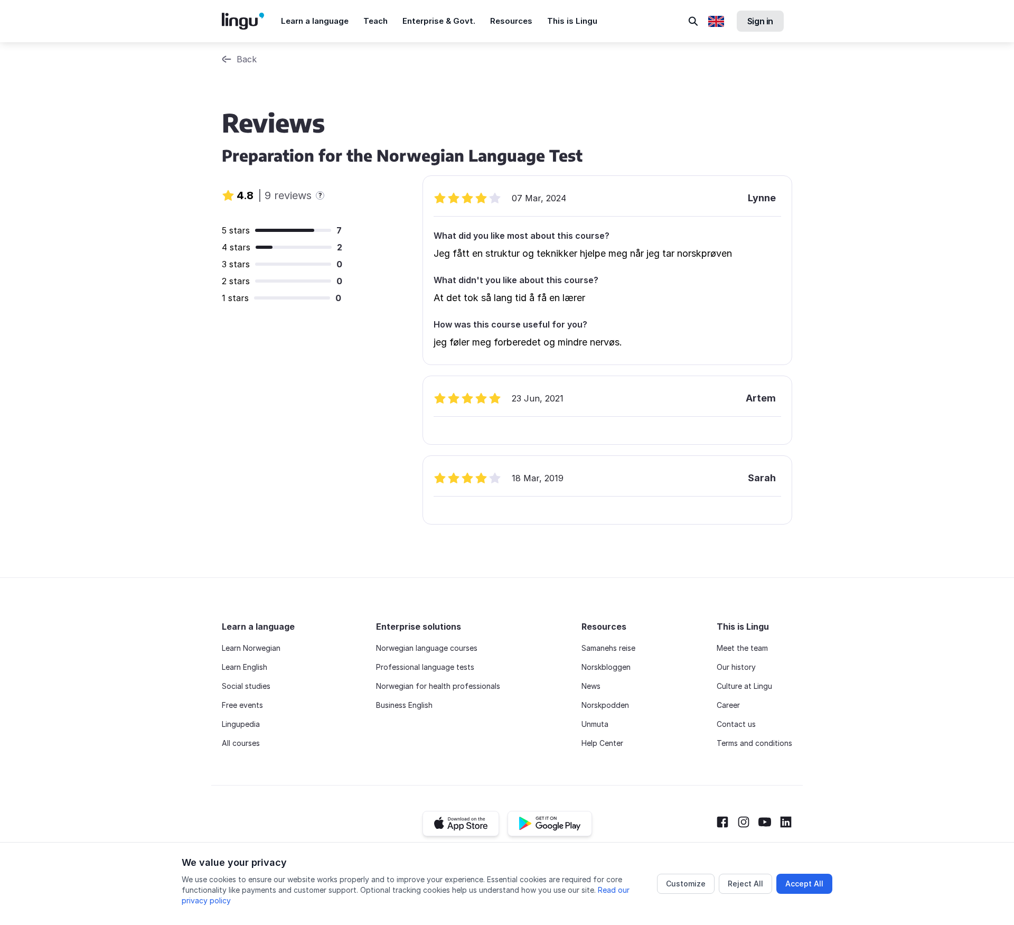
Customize (686, 883)
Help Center (602, 743)
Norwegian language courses (426, 647)
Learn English (244, 666)
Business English (404, 704)
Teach (375, 21)
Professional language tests (425, 666)
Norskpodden (605, 704)
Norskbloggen (606, 666)
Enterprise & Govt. (438, 21)
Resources (511, 21)
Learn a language (315, 21)
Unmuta (594, 724)
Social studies (246, 685)
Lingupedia (241, 724)
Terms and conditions (754, 743)
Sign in (760, 21)
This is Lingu (572, 21)
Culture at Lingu (744, 685)
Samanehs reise (608, 647)
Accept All (804, 883)
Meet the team (742, 647)
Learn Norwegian (251, 647)
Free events (242, 704)
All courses (241, 743)
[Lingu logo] (251, 21)
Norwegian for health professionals (438, 685)
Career (728, 704)
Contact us (736, 724)
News (590, 685)
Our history (736, 666)
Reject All (745, 883)
